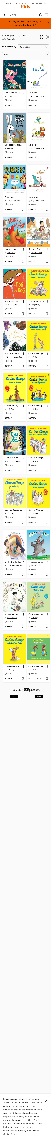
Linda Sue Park (36, 253)
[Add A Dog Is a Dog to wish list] (23, 314)
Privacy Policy (35, 1102)
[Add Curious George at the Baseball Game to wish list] (47, 366)
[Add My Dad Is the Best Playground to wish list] (23, 575)
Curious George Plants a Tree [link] (37, 614)
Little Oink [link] (33, 197)
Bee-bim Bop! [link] (34, 249)
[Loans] (40, 15)
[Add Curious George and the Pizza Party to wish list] (23, 679)
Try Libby (11, 21)
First (14, 696)
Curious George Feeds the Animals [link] (13, 406)
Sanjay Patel (11, 96)
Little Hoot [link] (33, 145)
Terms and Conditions (13, 1102)
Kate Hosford (12, 618)
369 (32, 690)
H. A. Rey (34, 357)
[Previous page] (10, 690)
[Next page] (43, 690)
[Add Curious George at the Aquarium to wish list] (47, 418)
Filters (7, 55)
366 (15, 690)
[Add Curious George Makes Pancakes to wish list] (47, 522)
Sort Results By (9, 46)
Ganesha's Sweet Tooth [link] (13, 93)
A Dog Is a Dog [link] (12, 301)
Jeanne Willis (36, 566)
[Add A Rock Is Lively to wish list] (23, 366)
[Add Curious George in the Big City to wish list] (23, 522)
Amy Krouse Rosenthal (39, 96)
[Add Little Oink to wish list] (47, 209)
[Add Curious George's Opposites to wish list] (47, 679)
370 (38, 690)
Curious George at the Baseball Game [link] (37, 353)
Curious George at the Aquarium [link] (37, 406)
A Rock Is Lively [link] (12, 353)
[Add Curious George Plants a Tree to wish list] (47, 627)
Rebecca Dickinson (14, 461)
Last (39, 696)
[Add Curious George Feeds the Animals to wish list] (23, 418)
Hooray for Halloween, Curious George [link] (37, 301)
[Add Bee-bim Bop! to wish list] (47, 262)
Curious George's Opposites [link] (37, 666)
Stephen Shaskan (13, 305)
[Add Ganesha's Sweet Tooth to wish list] (23, 105)
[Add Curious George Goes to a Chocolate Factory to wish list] (47, 470)
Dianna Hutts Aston (14, 357)
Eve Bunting (11, 253)
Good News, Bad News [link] (13, 145)
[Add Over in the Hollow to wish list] (23, 470)
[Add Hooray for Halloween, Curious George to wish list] (47, 314)
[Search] (4, 15)
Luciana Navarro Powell (15, 566)
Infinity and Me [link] (11, 614)
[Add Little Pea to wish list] (47, 105)
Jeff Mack (10, 148)
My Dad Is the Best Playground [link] (13, 562)
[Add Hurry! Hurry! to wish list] (23, 262)
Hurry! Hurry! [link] (11, 249)
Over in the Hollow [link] (13, 458)
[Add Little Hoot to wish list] (47, 157)
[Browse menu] (46, 15)
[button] (41, 37)
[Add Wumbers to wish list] (23, 209)
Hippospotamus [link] (35, 562)
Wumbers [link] (9, 197)
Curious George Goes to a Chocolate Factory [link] (37, 458)
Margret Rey (35, 305)
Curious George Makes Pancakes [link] (37, 510)
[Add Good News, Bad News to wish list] (23, 157)
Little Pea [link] (32, 93)
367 (20, 690)
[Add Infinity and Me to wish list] (23, 627)
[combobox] (19, 15)
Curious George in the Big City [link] (13, 510)
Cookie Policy (9, 1134)
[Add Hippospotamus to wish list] (47, 575)
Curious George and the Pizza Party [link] (13, 666)
